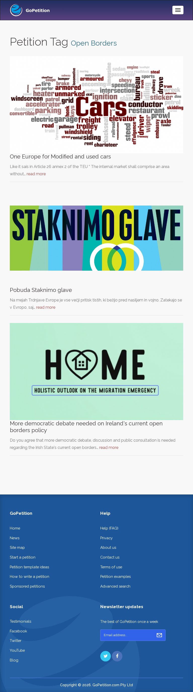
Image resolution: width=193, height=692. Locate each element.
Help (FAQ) (109, 528)
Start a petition (22, 557)
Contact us (109, 557)
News (14, 538)
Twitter (15, 640)
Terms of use (111, 567)
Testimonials (20, 621)
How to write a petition (29, 576)
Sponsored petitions (27, 586)
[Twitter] (105, 656)
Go (159, 635)
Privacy (106, 538)
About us (108, 547)
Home (15, 528)
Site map (17, 547)
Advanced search (115, 586)
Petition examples (115, 576)
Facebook (18, 631)
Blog (14, 660)
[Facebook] (117, 656)
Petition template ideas (29, 567)
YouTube (17, 650)
